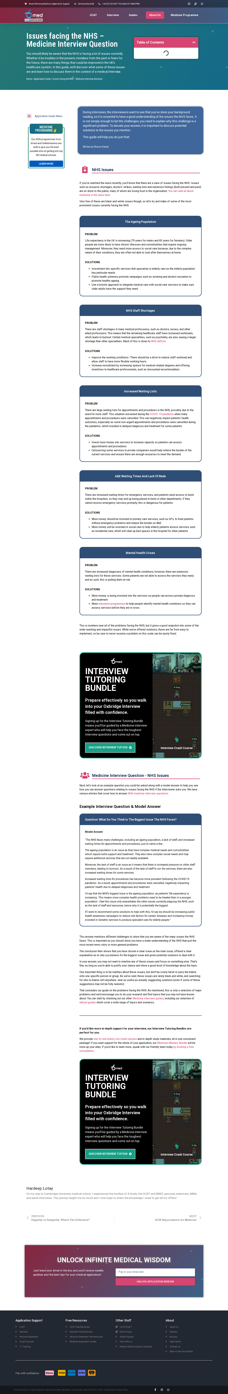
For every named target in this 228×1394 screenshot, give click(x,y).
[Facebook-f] (155, 1389)
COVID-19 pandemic (162, 414)
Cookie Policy (109, 1390)
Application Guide (42, 79)
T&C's (100, 1390)
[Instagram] (189, 4)
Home (29, 79)
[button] (193, 42)
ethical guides (87, 1002)
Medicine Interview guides (148, 998)
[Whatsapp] (202, 4)
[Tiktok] (195, 4)
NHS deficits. (158, 341)
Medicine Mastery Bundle (172, 1042)
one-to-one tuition (103, 1038)
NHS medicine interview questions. (148, 793)
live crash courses (126, 1038)
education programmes (111, 603)
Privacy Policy (122, 1390)
